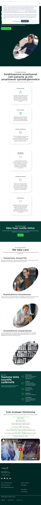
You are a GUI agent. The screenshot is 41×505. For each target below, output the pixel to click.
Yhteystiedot (24, 489)
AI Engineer (20, 426)
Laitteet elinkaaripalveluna (6, 482)
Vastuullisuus (24, 485)
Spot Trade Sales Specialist (20, 432)
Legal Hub (3, 500)
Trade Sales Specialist (20, 419)
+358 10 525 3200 (6, 475)
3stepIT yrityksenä (25, 482)
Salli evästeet (25, 21)
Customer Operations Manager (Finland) (20, 416)
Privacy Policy (21, 11)
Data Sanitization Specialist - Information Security (20, 429)
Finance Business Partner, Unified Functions (20, 423)
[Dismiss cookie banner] (37, 4)
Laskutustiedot (24, 491)
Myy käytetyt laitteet (5, 485)
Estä (33, 21)
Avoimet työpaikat (6, 28)
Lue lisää (20, 235)
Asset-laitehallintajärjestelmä (7, 487)
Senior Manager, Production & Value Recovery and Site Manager (20, 435)
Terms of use (19, 500)
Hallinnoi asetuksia (16, 21)
